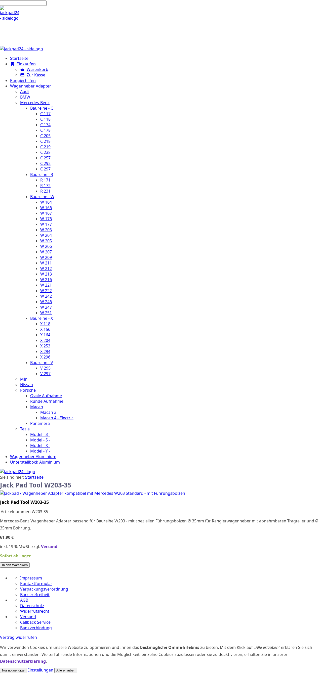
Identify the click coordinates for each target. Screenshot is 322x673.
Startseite (34, 477)
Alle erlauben (65, 670)
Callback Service (35, 622)
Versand (49, 546)
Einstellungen (40, 670)
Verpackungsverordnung (44, 589)
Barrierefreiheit (35, 594)
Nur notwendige (13, 670)
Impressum (31, 578)
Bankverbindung (36, 628)
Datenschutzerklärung (23, 661)
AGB (24, 600)
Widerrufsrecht (34, 611)
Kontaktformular (36, 583)
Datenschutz (32, 605)
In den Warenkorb (15, 565)
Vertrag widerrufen (18, 637)
